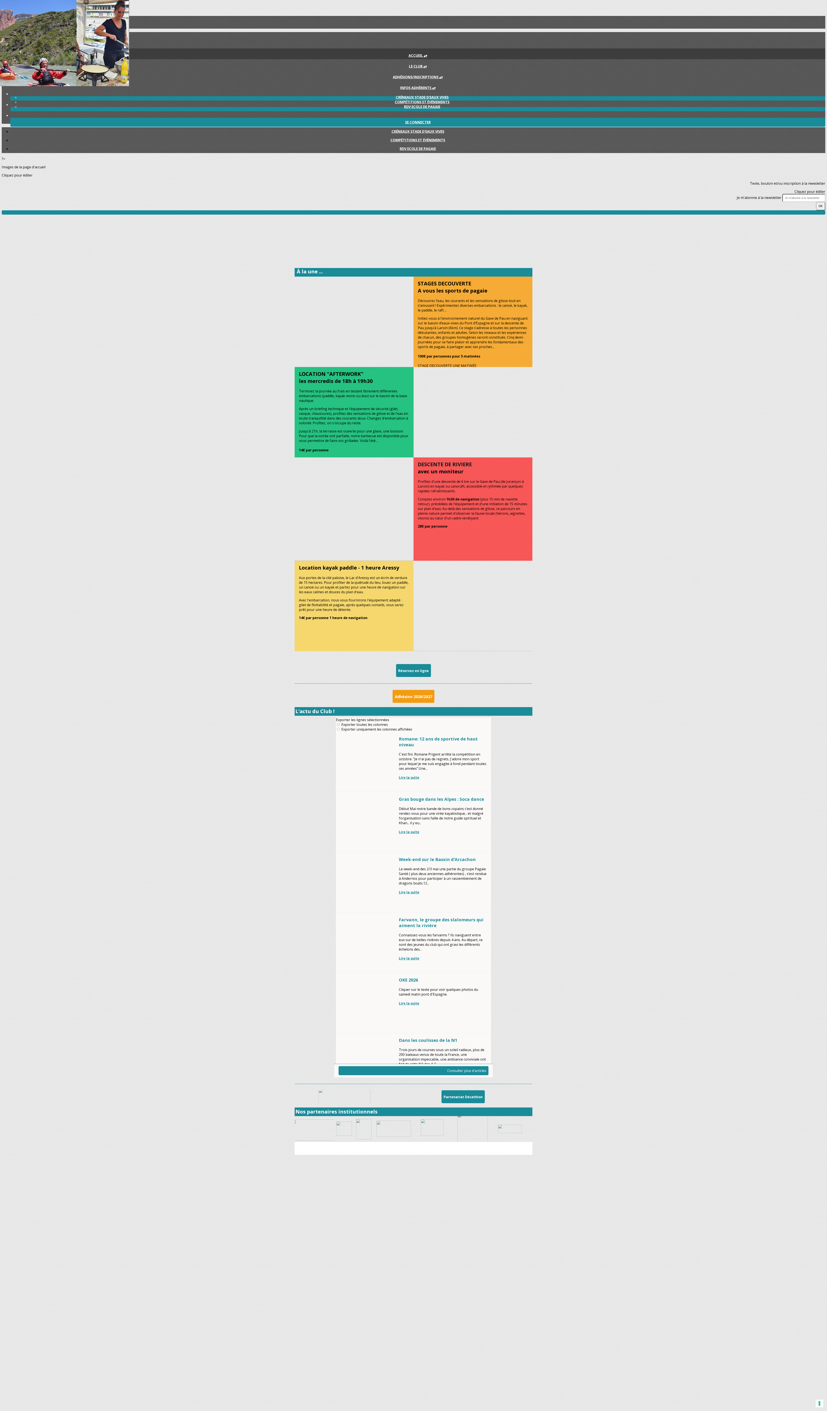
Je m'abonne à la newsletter (759, 197)
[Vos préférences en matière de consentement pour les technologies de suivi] (819, 1403)
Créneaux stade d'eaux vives (422, 97)
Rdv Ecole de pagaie (422, 106)
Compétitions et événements (422, 102)
